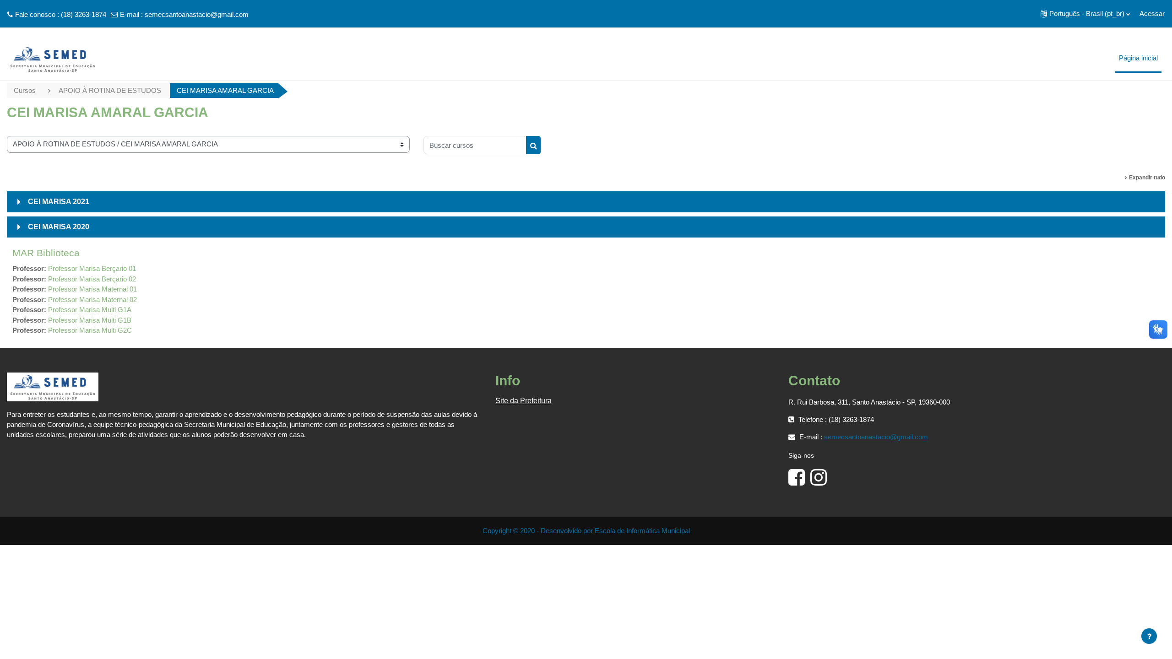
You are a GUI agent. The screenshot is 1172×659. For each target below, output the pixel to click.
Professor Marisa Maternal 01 (92, 289)
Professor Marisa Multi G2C (90, 330)
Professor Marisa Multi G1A (89, 309)
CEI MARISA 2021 (58, 201)
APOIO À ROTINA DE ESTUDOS (110, 90)
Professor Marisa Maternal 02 (92, 299)
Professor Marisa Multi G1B (89, 320)
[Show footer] (1149, 636)
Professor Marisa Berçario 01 (92, 268)
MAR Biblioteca (46, 253)
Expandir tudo (1147, 177)
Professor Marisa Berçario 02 (92, 279)
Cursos (25, 90)
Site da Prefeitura (523, 401)
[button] (1085, 13)
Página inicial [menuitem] (1138, 58)
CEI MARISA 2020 (58, 227)
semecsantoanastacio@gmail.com (197, 14)
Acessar (1152, 13)
